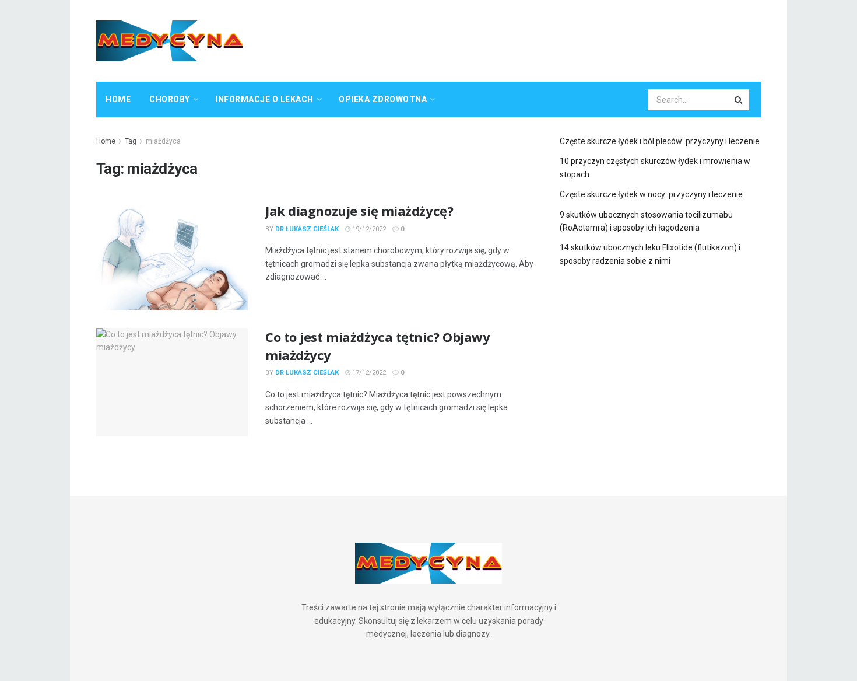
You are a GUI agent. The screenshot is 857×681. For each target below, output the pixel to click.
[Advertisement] (548, 39)
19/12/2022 (368, 229)
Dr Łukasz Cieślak (307, 229)
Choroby (169, 99)
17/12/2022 (368, 372)
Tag (130, 141)
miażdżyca (163, 141)
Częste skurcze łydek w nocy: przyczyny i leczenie (651, 194)
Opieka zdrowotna (383, 99)
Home (118, 99)
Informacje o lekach (264, 99)
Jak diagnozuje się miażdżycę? (359, 210)
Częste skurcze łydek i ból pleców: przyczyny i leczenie (660, 141)
